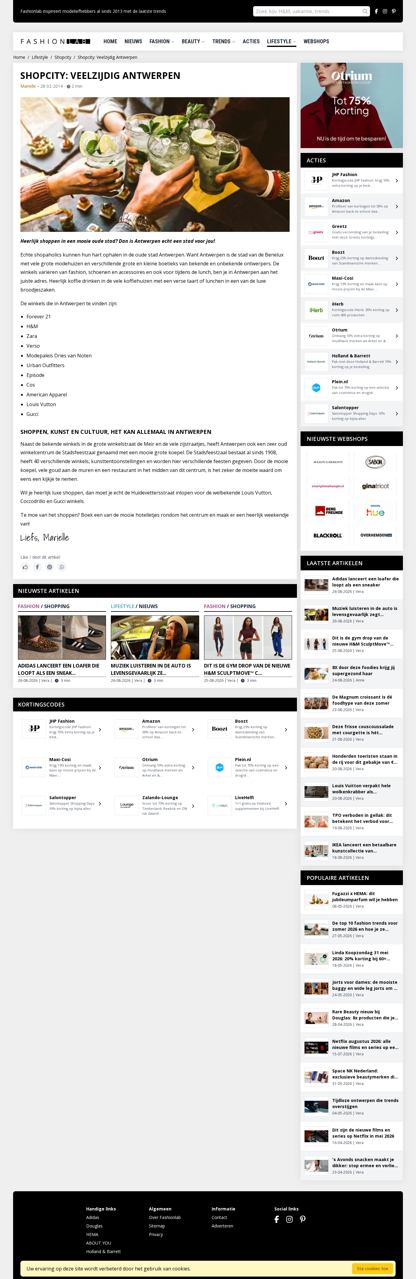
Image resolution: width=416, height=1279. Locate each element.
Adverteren (222, 1226)
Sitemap (157, 1226)
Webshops (316, 41)
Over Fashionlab (165, 1217)
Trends (222, 41)
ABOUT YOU (98, 1243)
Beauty (191, 41)
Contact (219, 1217)
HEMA (92, 1234)
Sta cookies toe (372, 1268)
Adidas (92, 1217)
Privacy (156, 1234)
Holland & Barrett (103, 1251)
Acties (251, 41)
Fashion (160, 41)
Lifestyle (280, 41)
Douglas (94, 1226)
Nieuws (133, 41)
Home (110, 41)
